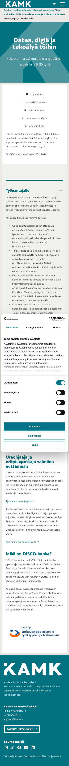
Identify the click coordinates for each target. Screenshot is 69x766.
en (54, 3)
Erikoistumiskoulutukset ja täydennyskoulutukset (41, 14)
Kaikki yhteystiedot (20, 729)
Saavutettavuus (32, 756)
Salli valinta (34, 435)
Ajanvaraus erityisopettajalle (21, 542)
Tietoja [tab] (57, 327)
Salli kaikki (34, 426)
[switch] (60, 392)
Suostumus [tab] (12, 327)
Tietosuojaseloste (51, 756)
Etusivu (7, 10)
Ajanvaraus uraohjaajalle (18, 501)
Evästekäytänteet (13, 756)
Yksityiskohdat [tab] (34, 327)
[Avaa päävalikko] (62, 3)
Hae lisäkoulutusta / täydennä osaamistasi (33, 10)
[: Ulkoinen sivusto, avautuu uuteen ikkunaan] (51, 319)
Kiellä (34, 445)
